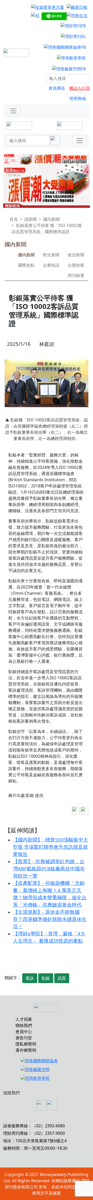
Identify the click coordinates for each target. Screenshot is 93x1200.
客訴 (30, 978)
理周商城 (77, 98)
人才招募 (24, 1019)
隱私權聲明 (26, 1044)
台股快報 (76, 265)
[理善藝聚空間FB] (69, 68)
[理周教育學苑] (71, 57)
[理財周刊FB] (73, 25)
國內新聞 (51, 219)
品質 (62, 978)
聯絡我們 (24, 1025)
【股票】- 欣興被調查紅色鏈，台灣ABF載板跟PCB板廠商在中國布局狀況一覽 (49, 868)
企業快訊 (51, 265)
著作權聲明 (26, 1050)
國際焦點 (26, 265)
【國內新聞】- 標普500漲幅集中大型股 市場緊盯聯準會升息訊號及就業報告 (50, 846)
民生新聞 (51, 255)
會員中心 (24, 1031)
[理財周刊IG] (73, 36)
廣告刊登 (24, 1038)
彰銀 (46, 978)
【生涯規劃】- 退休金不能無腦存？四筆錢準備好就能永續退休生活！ (50, 919)
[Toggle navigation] (13, 111)
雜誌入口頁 (79, 88)
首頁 (14, 219)
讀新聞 (30, 219)
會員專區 (57, 88)
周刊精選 (76, 275)
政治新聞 (76, 255)
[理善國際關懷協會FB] (65, 47)
